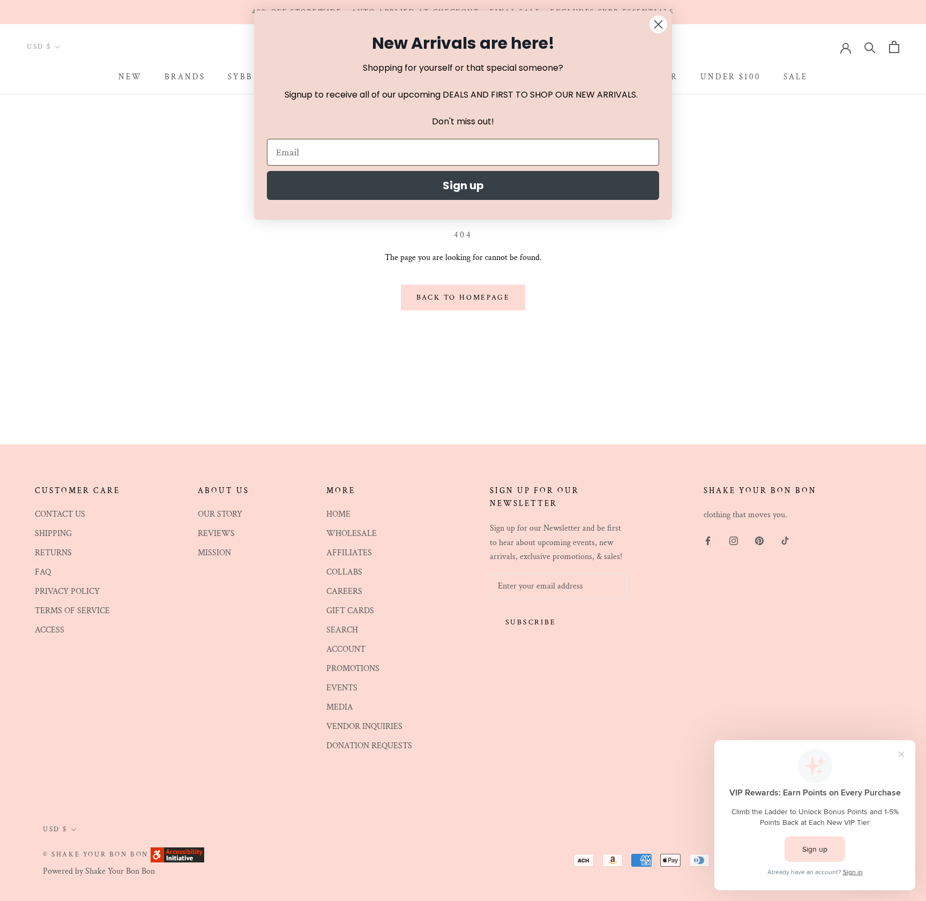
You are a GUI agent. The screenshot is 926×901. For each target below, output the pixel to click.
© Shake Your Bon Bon (95, 854)
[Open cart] (894, 47)
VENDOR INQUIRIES (364, 726)
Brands (185, 77)
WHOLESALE (351, 533)
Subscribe (530, 622)
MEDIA (339, 707)
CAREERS (344, 591)
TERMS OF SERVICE (72, 610)
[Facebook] (708, 540)
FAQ (43, 572)
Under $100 (730, 77)
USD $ (39, 46)
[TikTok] (785, 540)
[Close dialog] (658, 24)
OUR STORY (220, 514)
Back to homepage (463, 297)
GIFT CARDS (350, 610)
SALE (795, 77)
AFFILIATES (349, 553)
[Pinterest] (759, 540)
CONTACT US (60, 514)
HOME (338, 514)
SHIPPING (53, 533)
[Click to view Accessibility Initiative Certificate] (177, 854)
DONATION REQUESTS (369, 745)
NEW (130, 77)
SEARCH (342, 630)
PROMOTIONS (352, 668)
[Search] (870, 47)
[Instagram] (733, 540)
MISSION (214, 553)
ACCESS (49, 630)
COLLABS (344, 572)
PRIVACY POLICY (67, 591)
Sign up (463, 185)
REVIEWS (216, 533)
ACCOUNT (345, 649)
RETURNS (53, 553)
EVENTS (341, 688)
